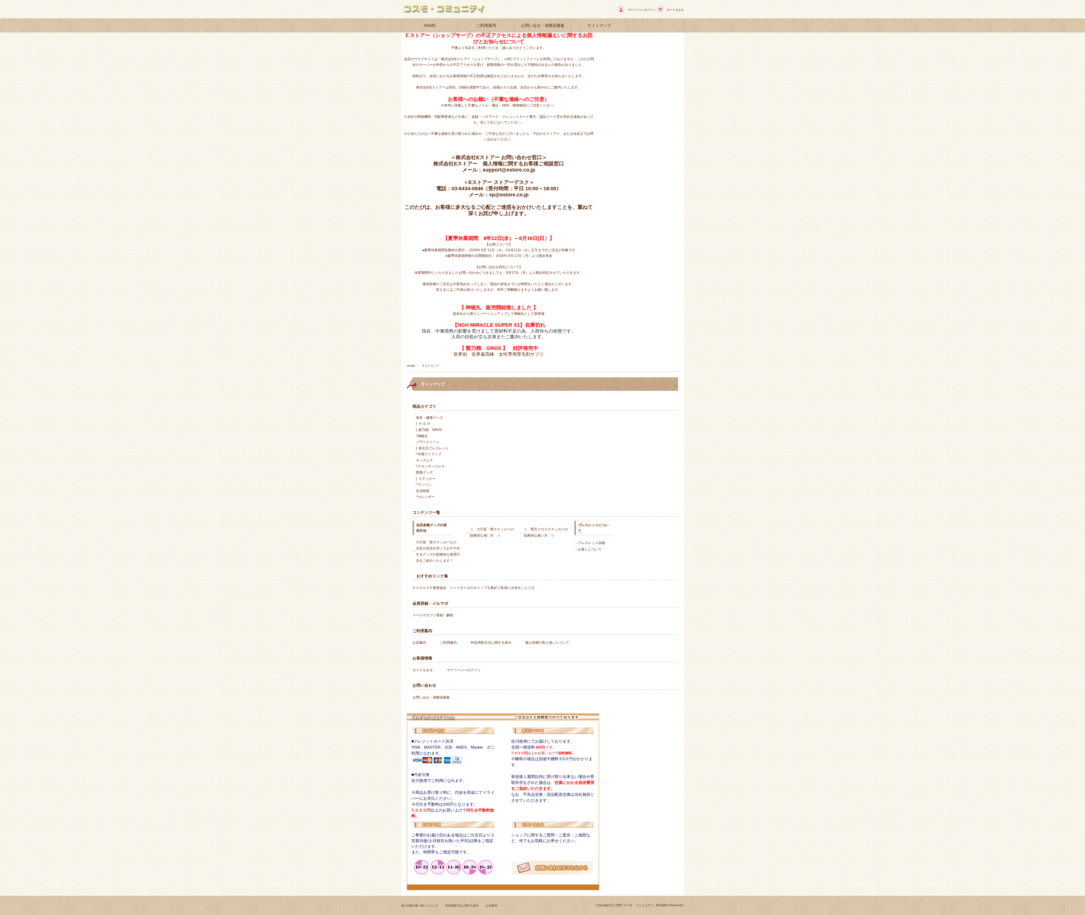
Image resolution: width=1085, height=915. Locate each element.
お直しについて (590, 549)
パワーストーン (428, 442)
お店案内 (419, 643)
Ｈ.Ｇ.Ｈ (424, 424)
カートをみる (675, 9)
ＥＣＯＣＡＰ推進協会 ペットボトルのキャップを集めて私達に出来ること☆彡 (474, 588)
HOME (430, 25)
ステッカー (426, 479)
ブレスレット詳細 (591, 543)
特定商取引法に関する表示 (491, 643)
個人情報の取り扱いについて (547, 643)
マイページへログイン (642, 9)
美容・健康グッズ (429, 418)
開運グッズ (424, 472)
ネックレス (424, 460)
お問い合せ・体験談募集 (543, 25)
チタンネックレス (431, 466)
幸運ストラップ (429, 454)
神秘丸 (423, 436)
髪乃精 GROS (430, 430)
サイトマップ (599, 25)
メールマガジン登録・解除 (433, 615)
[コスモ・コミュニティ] (443, 14)
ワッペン (424, 485)
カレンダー (426, 497)
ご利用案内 (486, 25)
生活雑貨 (422, 491)
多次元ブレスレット (433, 448)
